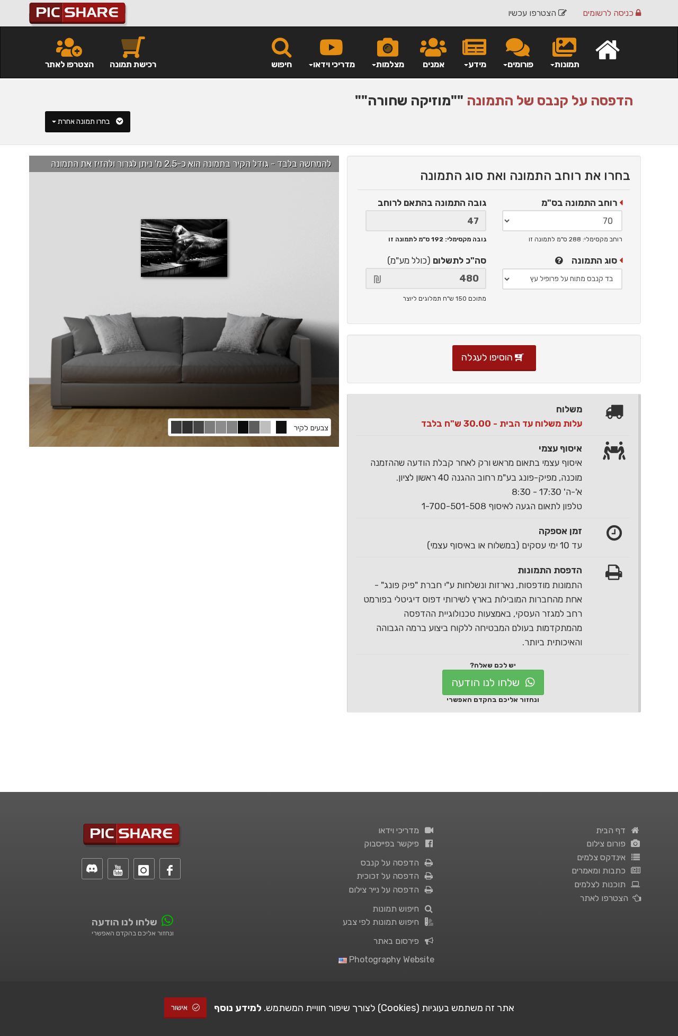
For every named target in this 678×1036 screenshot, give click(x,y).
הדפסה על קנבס (392, 863)
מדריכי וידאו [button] (334, 64)
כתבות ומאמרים (601, 871)
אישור (180, 1007)
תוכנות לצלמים (602, 884)
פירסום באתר (398, 941)
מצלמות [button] (390, 64)
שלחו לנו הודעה (486, 682)
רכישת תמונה (133, 64)
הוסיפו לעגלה (488, 357)
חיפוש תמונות (397, 909)
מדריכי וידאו (400, 830)
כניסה (609, 13)
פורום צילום (608, 844)
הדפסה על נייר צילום (386, 890)
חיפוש (281, 64)
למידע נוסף (238, 1008)
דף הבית (613, 830)
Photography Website (390, 959)
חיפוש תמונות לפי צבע (383, 922)
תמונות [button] (567, 64)
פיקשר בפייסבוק (393, 844)
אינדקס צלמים (603, 857)
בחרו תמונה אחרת (84, 121)
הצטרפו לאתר (69, 64)
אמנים (433, 64)
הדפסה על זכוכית (389, 876)
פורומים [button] (520, 64)
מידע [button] (477, 64)
